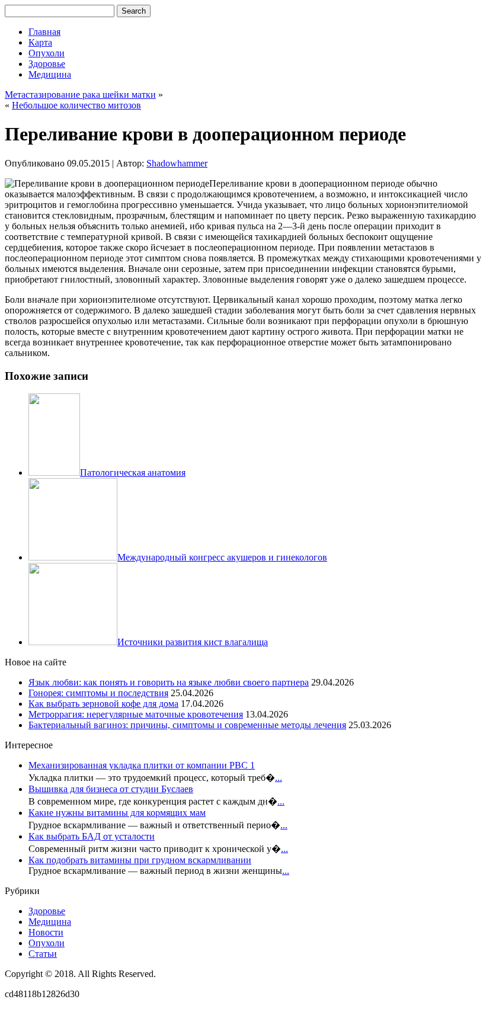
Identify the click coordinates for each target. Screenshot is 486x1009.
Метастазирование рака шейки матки (80, 94)
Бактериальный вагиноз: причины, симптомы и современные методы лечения (187, 725)
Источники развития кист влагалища (192, 642)
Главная (44, 32)
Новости (45, 932)
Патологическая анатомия (133, 472)
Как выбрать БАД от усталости (91, 836)
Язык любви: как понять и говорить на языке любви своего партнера (168, 682)
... (278, 778)
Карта (40, 42)
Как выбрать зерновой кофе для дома (103, 704)
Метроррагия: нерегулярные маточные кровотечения (135, 714)
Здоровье (46, 64)
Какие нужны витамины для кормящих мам (117, 813)
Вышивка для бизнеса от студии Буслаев (110, 789)
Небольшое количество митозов (76, 105)
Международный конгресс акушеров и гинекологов (222, 557)
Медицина (49, 74)
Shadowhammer (176, 163)
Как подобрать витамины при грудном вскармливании (139, 860)
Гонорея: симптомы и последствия (98, 693)
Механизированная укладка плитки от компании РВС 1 (141, 765)
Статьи (42, 954)
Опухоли (46, 53)
